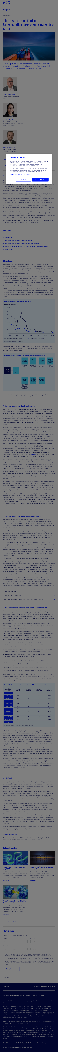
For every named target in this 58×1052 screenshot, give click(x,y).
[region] (29, 169)
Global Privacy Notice (14, 174)
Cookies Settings (23, 180)
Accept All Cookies (40, 180)
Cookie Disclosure (25, 174)
